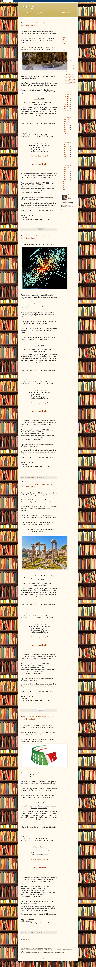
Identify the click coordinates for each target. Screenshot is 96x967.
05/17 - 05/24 (67, 142)
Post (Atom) (27, 939)
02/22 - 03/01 (67, 165)
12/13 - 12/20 (67, 64)
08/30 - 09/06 (67, 114)
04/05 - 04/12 (67, 154)
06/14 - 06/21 (67, 135)
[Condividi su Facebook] (41, 229)
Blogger (59, 958)
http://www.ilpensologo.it (39, 156)
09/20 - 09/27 (67, 108)
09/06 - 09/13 (67, 112)
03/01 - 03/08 (67, 164)
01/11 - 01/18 (67, 177)
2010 (64, 189)
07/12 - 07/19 (67, 127)
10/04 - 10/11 (67, 104)
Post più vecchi (54, 936)
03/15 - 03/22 (67, 160)
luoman (51, 958)
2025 (64, 39)
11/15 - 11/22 (67, 93)
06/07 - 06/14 (67, 137)
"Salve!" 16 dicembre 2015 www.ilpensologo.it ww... (69, 76)
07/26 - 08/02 (67, 123)
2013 (64, 183)
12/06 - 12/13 (67, 87)
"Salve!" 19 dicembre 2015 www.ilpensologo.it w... (69, 66)
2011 (64, 187)
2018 (64, 52)
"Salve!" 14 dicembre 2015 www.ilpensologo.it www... (69, 83)
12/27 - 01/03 (67, 60)
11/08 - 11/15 (67, 94)
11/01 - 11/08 (67, 96)
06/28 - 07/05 (67, 131)
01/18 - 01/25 (67, 175)
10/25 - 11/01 (67, 98)
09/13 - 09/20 (67, 110)
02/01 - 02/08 (67, 171)
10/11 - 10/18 (67, 102)
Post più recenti (24, 936)
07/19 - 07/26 (67, 125)
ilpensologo (72, 195)
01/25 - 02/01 (67, 173)
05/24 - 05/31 (67, 141)
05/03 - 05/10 (67, 146)
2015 (64, 58)
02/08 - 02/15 (67, 169)
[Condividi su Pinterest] (43, 229)
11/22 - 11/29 (67, 91)
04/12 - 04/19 (67, 152)
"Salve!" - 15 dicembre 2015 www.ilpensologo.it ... (69, 80)
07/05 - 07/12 (67, 129)
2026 (64, 37)
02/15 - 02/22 (67, 167)
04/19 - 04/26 (67, 150)
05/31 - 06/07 (67, 139)
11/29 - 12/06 (67, 89)
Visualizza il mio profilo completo (68, 209)
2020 (64, 49)
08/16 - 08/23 (67, 117)
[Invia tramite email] (37, 229)
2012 (64, 185)
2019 (64, 50)
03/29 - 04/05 (67, 156)
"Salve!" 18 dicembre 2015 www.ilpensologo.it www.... (69, 70)
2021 (64, 47)
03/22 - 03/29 (67, 158)
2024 (64, 41)
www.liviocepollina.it (39, 164)
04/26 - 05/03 (67, 148)
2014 (64, 181)
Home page (39, 936)
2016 (64, 56)
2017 (64, 54)
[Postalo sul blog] (39, 229)
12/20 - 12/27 (67, 62)
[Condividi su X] (40, 229)
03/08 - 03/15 (67, 162)
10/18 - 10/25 (67, 100)
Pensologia (28, 6)
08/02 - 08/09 (67, 121)
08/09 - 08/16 (67, 119)
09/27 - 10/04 (67, 106)
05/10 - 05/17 (67, 144)
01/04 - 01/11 (67, 179)
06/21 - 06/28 (67, 133)
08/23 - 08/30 (67, 116)
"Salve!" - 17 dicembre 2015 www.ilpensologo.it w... (69, 73)
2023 (64, 43)
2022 (64, 45)
